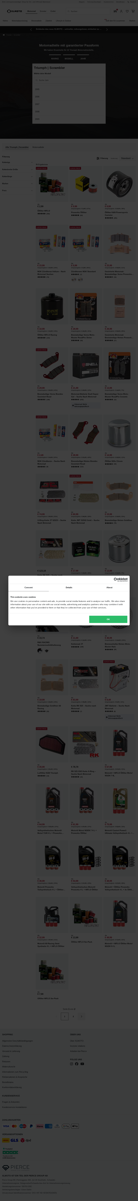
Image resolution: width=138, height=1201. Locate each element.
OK (108, 619)
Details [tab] (69, 587)
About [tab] (109, 587)
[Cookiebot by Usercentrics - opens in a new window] (116, 580)
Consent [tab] (29, 587)
